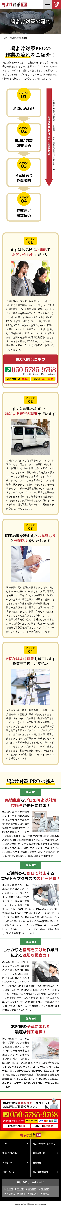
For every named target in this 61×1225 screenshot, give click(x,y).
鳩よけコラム (8, 1162)
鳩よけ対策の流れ (10, 1153)
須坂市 (22, 1194)
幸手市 (20, 1189)
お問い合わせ (8, 1172)
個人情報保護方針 (41, 1172)
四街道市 (45, 1189)
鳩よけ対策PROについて (44, 1143)
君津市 (10, 1189)
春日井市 (11, 1194)
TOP (4, 38)
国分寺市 (32, 1189)
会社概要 (37, 1162)
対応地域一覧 (39, 1153)
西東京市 (34, 1194)
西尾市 (46, 1194)
